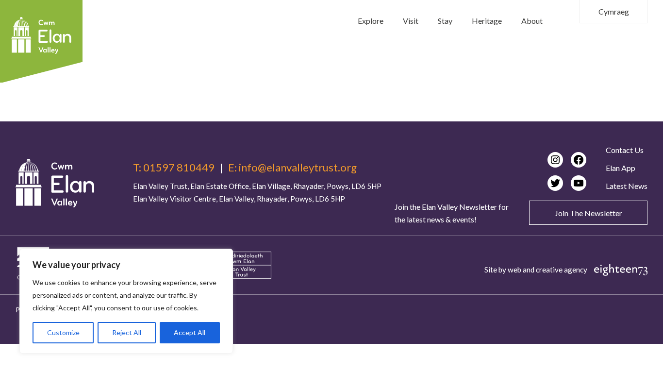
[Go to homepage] (55, 183)
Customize (63, 332)
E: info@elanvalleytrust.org (292, 167)
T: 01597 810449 (174, 167)
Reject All (126, 332)
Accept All (189, 332)
